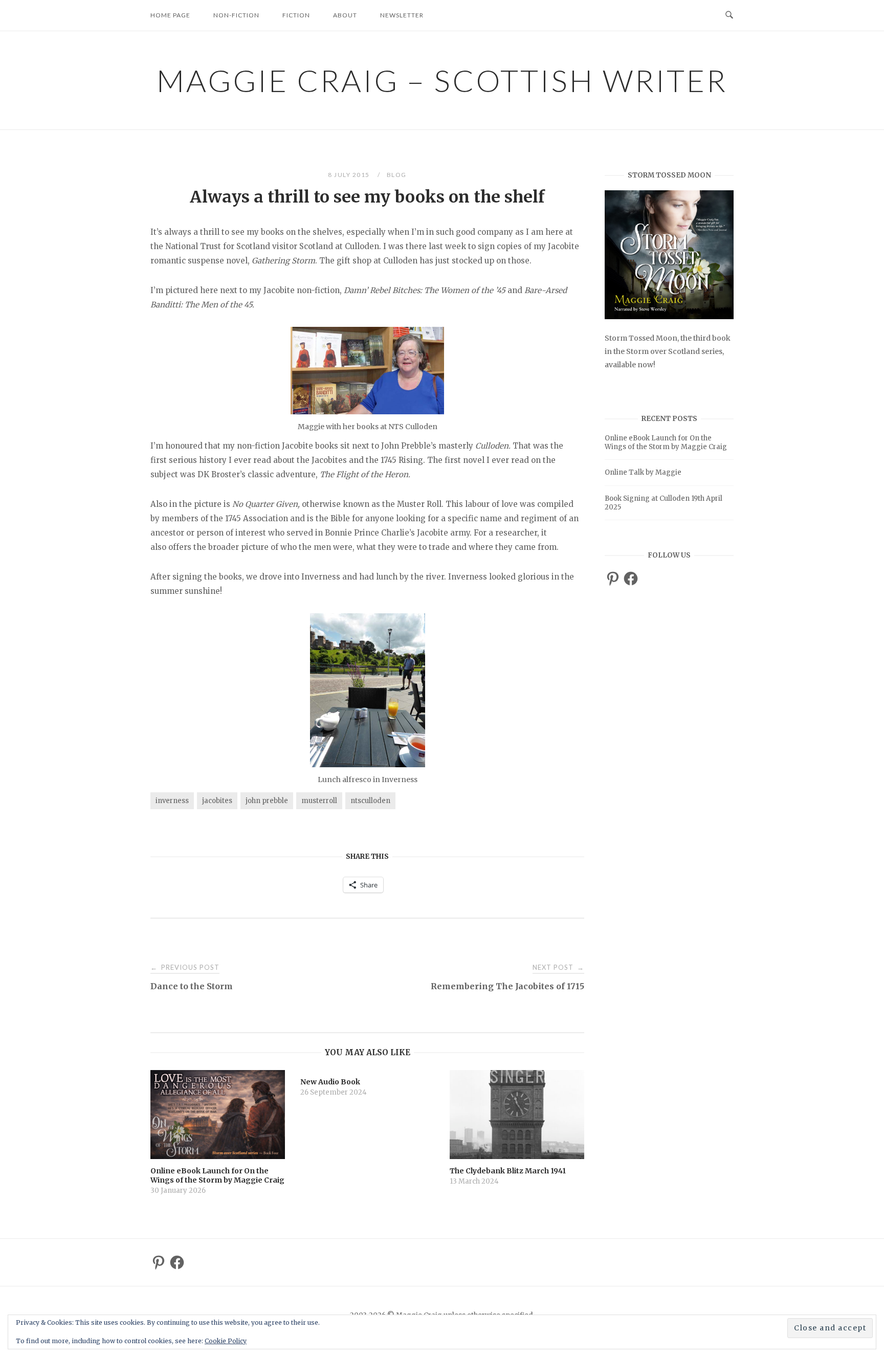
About (345, 15)
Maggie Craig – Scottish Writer (442, 80)
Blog (397, 175)
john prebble (267, 800)
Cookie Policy (226, 1341)
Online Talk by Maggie (643, 472)
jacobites (217, 800)
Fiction (296, 15)
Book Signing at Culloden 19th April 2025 (663, 502)
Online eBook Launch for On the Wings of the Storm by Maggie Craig (666, 442)
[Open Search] (729, 15)
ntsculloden (370, 800)
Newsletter (402, 15)
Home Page (170, 15)
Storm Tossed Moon (641, 338)
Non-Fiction (236, 15)
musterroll (319, 800)
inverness (172, 800)
